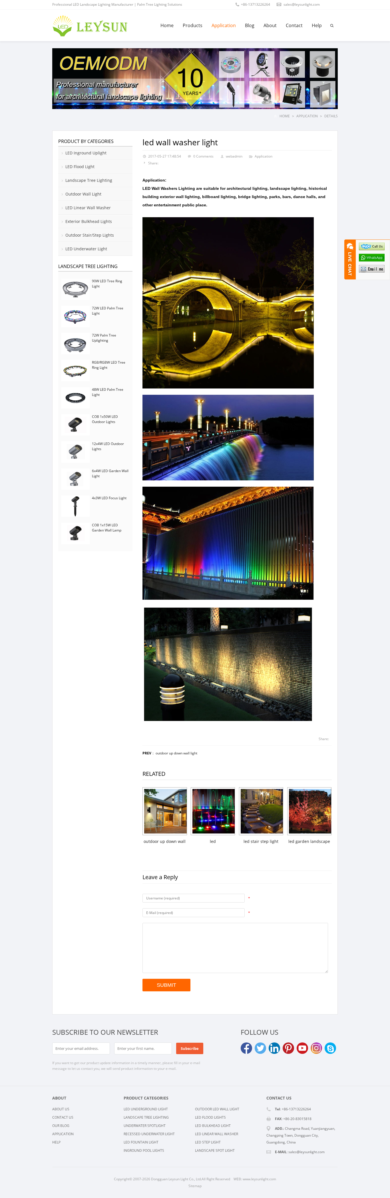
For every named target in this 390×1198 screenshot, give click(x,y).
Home (167, 25)
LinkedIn (274, 1048)
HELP (56, 1142)
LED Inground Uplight (85, 153)
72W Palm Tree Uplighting (104, 338)
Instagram (316, 1048)
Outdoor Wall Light (83, 194)
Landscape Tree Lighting (88, 180)
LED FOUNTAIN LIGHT (141, 1142)
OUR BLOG (60, 1125)
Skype (330, 1048)
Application (224, 25)
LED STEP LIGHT (208, 1142)
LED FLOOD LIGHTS (210, 1117)
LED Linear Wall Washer (88, 207)
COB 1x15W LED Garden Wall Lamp (106, 528)
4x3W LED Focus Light (109, 498)
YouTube (302, 1048)
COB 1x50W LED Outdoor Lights (105, 419)
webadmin (234, 156)
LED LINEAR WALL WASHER (216, 1133)
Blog (249, 25)
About (270, 25)
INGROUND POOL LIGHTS (144, 1150)
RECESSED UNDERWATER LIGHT (149, 1133)
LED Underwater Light (86, 248)
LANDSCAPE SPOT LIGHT (215, 1150)
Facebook (246, 1048)
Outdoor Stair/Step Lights (89, 235)
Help (317, 25)
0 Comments (203, 156)
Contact (294, 25)
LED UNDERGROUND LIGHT (146, 1109)
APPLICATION (63, 1133)
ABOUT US (60, 1109)
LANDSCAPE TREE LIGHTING (146, 1117)
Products (192, 25)
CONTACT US (62, 1117)
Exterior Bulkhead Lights (88, 221)
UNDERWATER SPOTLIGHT (145, 1125)
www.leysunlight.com (259, 1179)
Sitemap (195, 1185)
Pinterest (288, 1048)
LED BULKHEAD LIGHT (213, 1125)
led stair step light (261, 841)
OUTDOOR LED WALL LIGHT (217, 1109)
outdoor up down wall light (176, 753)
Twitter (260, 1048)
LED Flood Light (80, 166)
